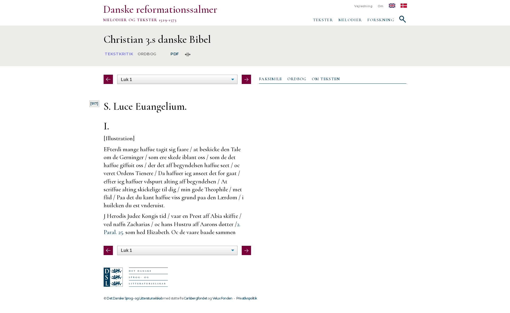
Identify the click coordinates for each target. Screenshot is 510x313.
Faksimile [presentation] (270, 79)
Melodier (350, 20)
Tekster (323, 20)
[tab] (270, 79)
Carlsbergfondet (195, 298)
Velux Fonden (222, 298)
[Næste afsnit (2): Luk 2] (246, 79)
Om (381, 6)
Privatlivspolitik (246, 298)
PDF (175, 54)
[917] (94, 103)
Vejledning (363, 6)
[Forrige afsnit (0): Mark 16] (108, 79)
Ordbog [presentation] (297, 79)
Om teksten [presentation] (326, 79)
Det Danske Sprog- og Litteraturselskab (134, 298)
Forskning (380, 20)
